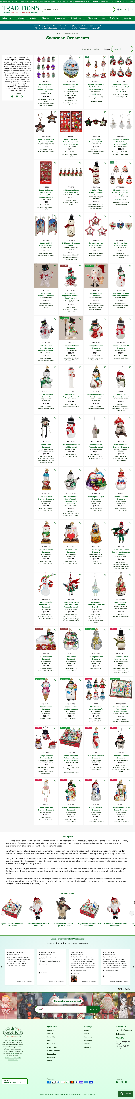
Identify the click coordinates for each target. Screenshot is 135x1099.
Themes (87, 1044)
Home (59, 34)
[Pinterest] (121, 1082)
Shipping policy (76, 1094)
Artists (86, 1034)
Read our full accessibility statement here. (13, 1059)
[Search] (112, 9)
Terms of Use (51, 1054)
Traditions (15, 1040)
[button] (125, 9)
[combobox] (78, 9)
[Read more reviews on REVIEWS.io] (124, 989)
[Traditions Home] (20, 9)
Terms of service (64, 1094)
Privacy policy (54, 1094)
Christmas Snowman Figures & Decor (63, 924)
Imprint (49, 1061)
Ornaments (88, 1037)
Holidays (87, 1030)
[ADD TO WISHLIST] (55, 57)
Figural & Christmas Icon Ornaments (12, 924)
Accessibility (51, 1057)
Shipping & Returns (53, 1050)
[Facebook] (117, 1082)
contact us (13, 1053)
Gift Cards (50, 1030)
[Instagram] (126, 1082)
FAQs (49, 1040)
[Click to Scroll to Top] (131, 1086)
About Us (50, 1034)
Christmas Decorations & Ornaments (38, 924)
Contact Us (51, 1037)
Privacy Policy (52, 1047)
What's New (88, 1040)
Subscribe (93, 1009)
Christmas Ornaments (71, 34)
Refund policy (44, 1094)
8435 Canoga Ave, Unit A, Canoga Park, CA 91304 (123, 1045)
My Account (51, 1044)
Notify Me (96, 672)
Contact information (88, 1094)
